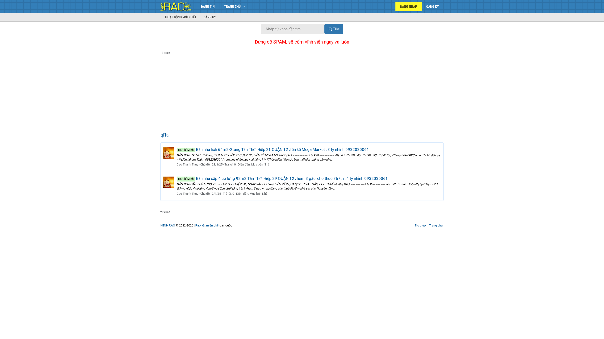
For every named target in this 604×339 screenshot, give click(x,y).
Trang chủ (232, 6)
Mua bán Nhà (260, 164)
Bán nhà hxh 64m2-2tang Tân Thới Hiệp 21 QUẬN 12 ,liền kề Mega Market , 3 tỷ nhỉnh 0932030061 (273, 149)
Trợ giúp (420, 225)
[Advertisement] (302, 94)
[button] (244, 6)
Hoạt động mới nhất (181, 17)
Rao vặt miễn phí (206, 225)
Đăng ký (210, 17)
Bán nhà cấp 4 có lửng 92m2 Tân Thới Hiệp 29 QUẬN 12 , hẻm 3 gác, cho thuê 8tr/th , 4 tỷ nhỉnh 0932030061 (283, 178)
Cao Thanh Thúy (187, 164)
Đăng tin (208, 6)
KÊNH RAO (167, 225)
